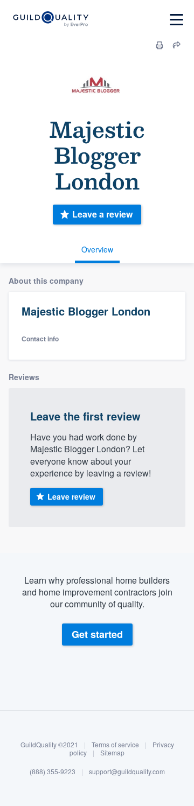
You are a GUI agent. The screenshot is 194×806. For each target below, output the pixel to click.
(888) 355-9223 (52, 771)
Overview (97, 249)
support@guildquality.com (127, 771)
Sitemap (112, 752)
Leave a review (102, 214)
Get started (97, 634)
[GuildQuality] (50, 19)
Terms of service (115, 744)
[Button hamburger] (176, 19)
